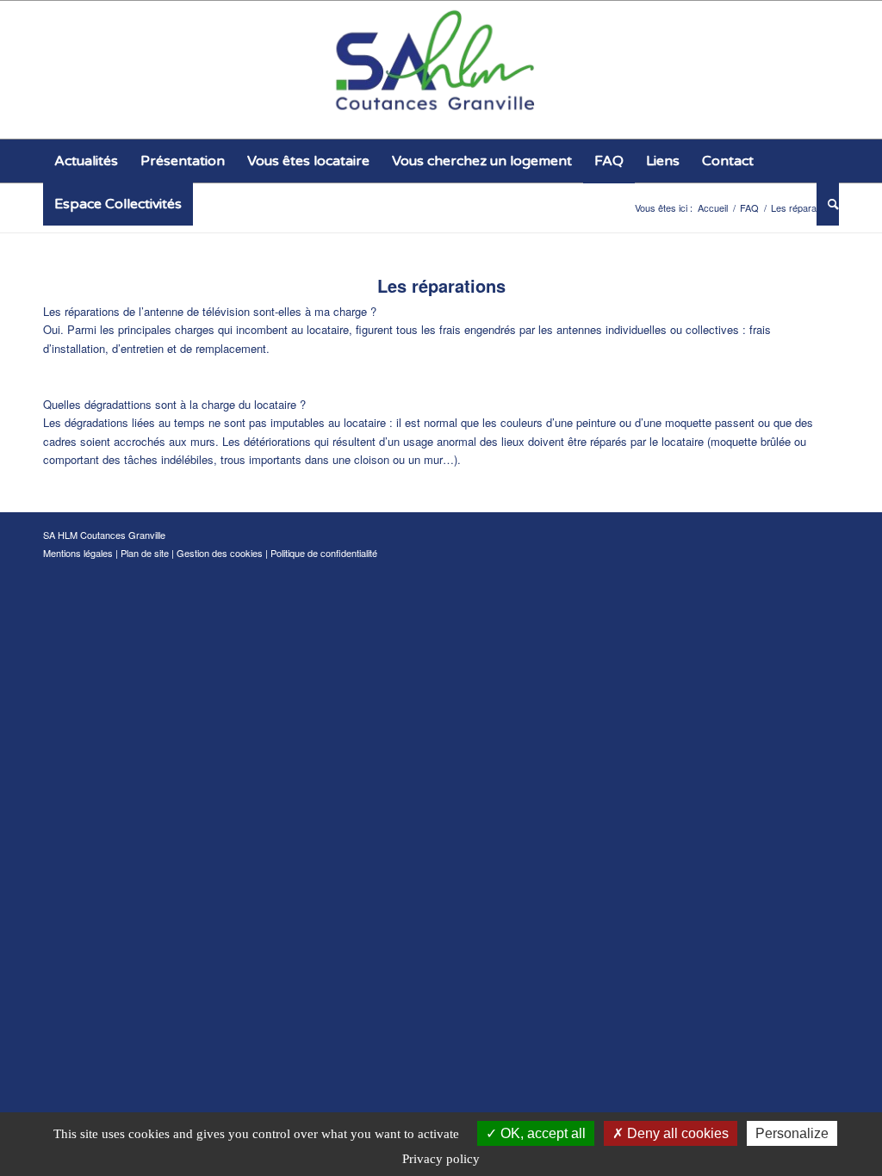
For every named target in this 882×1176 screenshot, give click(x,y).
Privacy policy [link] (441, 1159)
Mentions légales (78, 553)
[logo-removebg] (441, 70)
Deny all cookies (676, 1133)
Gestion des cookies (220, 553)
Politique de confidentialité (323, 553)
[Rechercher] (828, 204)
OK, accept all (541, 1133)
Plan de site (145, 553)
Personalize (792, 1133)
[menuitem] (86, 161)
